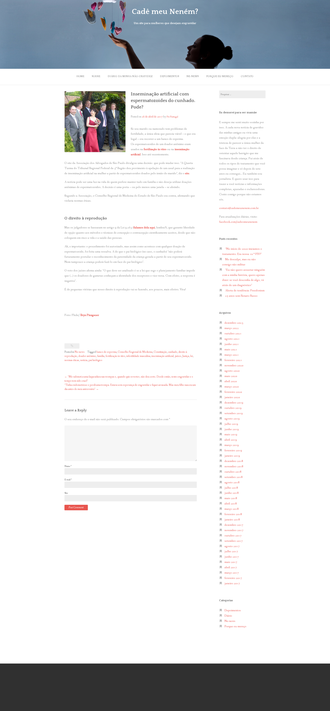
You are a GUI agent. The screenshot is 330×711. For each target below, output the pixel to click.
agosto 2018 (232, 482)
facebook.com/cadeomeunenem (238, 222)
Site (66, 493)
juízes (178, 356)
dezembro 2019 (233, 403)
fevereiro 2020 (233, 392)
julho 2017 (231, 551)
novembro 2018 (233, 466)
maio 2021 (230, 350)
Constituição (160, 352)
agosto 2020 (232, 371)
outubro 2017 (232, 536)
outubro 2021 (232, 334)
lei (191, 356)
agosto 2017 (232, 546)
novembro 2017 (233, 530)
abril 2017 (230, 567)
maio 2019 (230, 435)
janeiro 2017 (232, 583)
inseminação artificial (162, 356)
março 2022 (231, 328)
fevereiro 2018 (233, 514)
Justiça (185, 356)
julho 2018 (231, 488)
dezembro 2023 (233, 323)
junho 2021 (231, 344)
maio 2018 (230, 498)
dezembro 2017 (233, 525)
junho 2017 (231, 557)
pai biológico (95, 360)
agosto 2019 (232, 419)
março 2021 (231, 355)
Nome (68, 466)
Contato (247, 76)
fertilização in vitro (115, 356)
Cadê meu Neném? (165, 12)
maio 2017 (230, 562)
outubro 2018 (232, 472)
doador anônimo (87, 356)
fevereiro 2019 (233, 451)
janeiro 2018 (232, 520)
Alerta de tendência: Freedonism (245, 291)
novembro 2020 (233, 366)
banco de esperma (106, 352)
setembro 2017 (233, 541)
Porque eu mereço (219, 76)
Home (80, 76)
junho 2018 (231, 493)
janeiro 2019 (232, 456)
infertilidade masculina (138, 356)
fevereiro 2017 (233, 578)
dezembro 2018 (233, 461)
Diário (228, 616)
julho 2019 (231, 424)
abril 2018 (230, 504)
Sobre (96, 76)
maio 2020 (230, 376)
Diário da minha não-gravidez (130, 76)
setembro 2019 (233, 413)
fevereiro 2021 (233, 360)
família (100, 356)
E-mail (68, 479)
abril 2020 (230, 381)
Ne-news (192, 76)
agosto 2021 (232, 339)
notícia (83, 360)
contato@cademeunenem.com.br (239, 208)
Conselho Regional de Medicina (135, 352)
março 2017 (231, 573)
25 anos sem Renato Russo (241, 296)
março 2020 (231, 387)
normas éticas (71, 360)
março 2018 (231, 509)
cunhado (172, 352)
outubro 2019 (232, 408)
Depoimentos (169, 76)
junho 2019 (231, 429)
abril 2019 (230, 440)
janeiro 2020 (232, 397)
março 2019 (231, 445)
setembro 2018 (233, 477)
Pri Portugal (172, 116)
